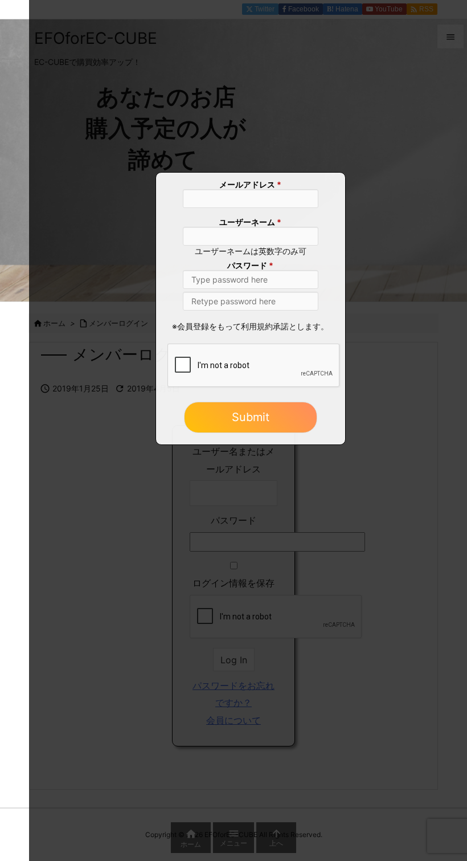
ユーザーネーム (250, 223)
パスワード (250, 266)
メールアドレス (250, 185)
